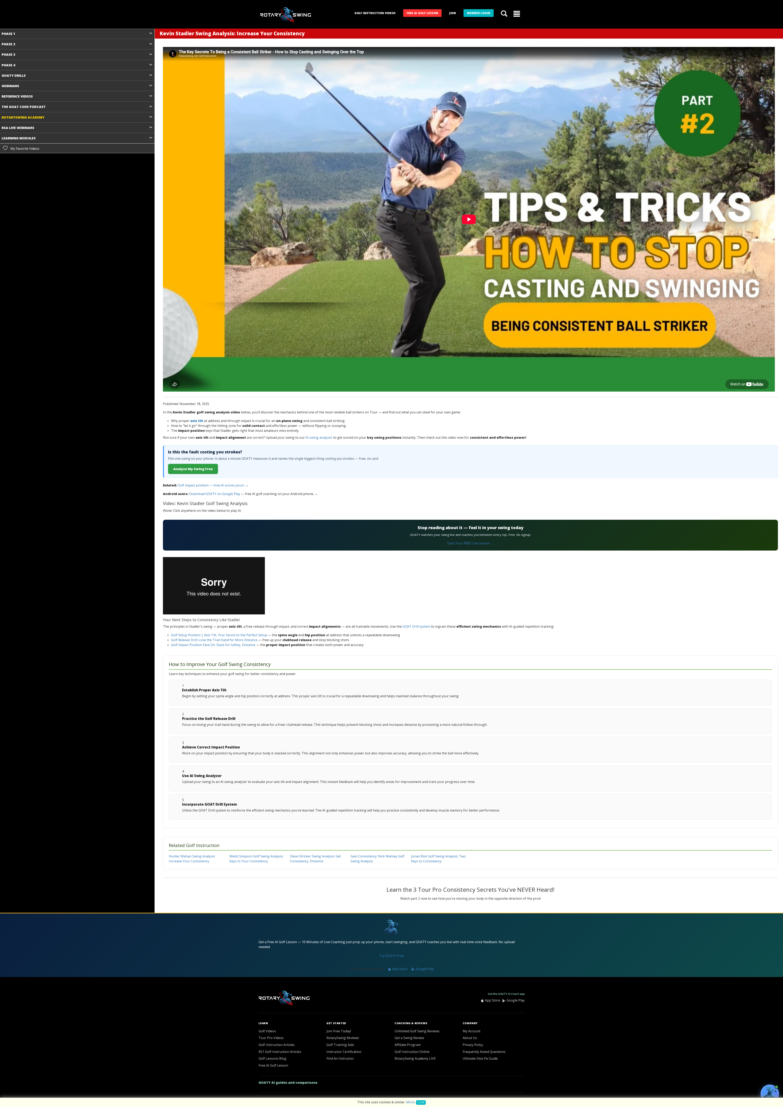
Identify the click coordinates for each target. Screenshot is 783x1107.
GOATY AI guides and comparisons (288, 1082)
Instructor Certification (343, 1051)
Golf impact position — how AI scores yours (211, 485)
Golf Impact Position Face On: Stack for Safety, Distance (213, 645)
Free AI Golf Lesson (422, 13)
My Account (471, 1031)
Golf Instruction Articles (277, 1045)
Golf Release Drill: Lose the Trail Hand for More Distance (214, 640)
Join (452, 13)
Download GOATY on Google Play (214, 494)
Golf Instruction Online (412, 1051)
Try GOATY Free (391, 956)
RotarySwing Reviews (342, 1038)
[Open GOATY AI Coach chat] (770, 1094)
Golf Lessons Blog (272, 1058)
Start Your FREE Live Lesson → (470, 543)
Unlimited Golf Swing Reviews (417, 1031)
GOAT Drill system (416, 626)
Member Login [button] (478, 13)
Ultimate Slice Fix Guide (480, 1058)
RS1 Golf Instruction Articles (280, 1051)
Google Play (424, 969)
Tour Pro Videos (271, 1038)
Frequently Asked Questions (484, 1051)
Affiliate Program (408, 1045)
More (410, 1102)
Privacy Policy (473, 1045)
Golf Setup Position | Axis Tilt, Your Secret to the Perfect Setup (219, 635)
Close (421, 1102)
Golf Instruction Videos (375, 13)
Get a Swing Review (409, 1038)
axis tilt (196, 421)
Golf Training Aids (340, 1045)
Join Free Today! (338, 1031)
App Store (399, 969)
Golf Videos (267, 1031)
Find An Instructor (340, 1058)
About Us (470, 1038)
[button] (516, 13)
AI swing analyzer (319, 437)
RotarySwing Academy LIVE (415, 1058)
